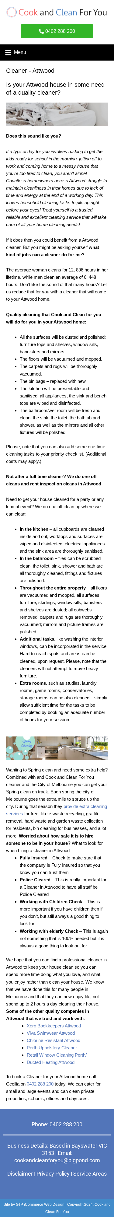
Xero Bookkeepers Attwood (54, 1025)
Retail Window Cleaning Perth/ (57, 1055)
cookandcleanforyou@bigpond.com (57, 1160)
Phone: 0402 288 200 (57, 1124)
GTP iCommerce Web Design (40, 1204)
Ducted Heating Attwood (50, 1062)
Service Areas (90, 1173)
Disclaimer (20, 1173)
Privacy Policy (53, 1173)
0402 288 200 (40, 1083)
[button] (8, 52)
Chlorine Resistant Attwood (53, 1040)
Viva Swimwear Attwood (51, 1033)
